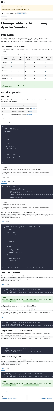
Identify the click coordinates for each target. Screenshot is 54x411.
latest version (22, 9)
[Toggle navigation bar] (2, 2)
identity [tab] (4, 122)
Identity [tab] (4, 181)
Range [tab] (9, 181)
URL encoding (33, 299)
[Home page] (2, 13)
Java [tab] (7, 221)
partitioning (32, 99)
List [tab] (13, 181)
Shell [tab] (3, 221)
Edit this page (6, 390)
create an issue (46, 85)
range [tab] (9, 122)
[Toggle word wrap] (49, 186)
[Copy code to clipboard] (51, 127)
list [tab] (13, 122)
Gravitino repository (8, 86)
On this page (4, 19)
